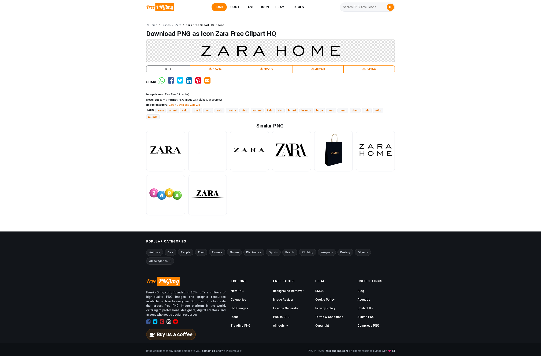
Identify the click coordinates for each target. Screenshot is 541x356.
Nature (234, 252)
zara (160, 110)
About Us (364, 299)
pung (343, 110)
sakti (185, 110)
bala (219, 110)
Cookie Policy (325, 299)
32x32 (268, 69)
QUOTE (235, 7)
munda (152, 117)
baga (319, 110)
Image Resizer (283, 299)
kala (270, 110)
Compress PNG (368, 325)
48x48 (319, 69)
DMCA (319, 290)
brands (306, 110)
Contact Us (365, 308)
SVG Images (239, 308)
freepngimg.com (337, 350)
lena (331, 110)
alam (355, 110)
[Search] (390, 7)
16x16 (217, 69)
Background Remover (288, 290)
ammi (173, 110)
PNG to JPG (281, 316)
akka (378, 110)
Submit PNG (366, 316)
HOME (219, 7)
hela (367, 110)
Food (201, 252)
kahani (257, 110)
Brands (290, 252)
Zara (171, 104)
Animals (154, 252)
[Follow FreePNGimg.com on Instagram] (169, 322)
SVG (251, 7)
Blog (361, 290)
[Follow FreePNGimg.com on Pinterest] (162, 322)
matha (232, 110)
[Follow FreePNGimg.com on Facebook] (148, 322)
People (185, 252)
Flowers (217, 252)
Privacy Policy (325, 308)
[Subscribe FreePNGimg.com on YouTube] (175, 322)
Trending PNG (240, 325)
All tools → (280, 325)
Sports (273, 252)
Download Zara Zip (188, 104)
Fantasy (345, 252)
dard (197, 110)
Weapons (327, 252)
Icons (235, 316)
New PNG (237, 290)
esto (208, 110)
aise (244, 110)
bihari (292, 110)
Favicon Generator (286, 308)
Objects (363, 252)
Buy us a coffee (175, 334)
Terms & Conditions (329, 316)
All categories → (160, 261)
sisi (280, 110)
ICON (265, 7)
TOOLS (298, 7)
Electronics (253, 252)
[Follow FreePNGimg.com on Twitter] (155, 322)
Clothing (307, 252)
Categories (238, 299)
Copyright (322, 325)
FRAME (280, 7)
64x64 (371, 69)
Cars (170, 252)
